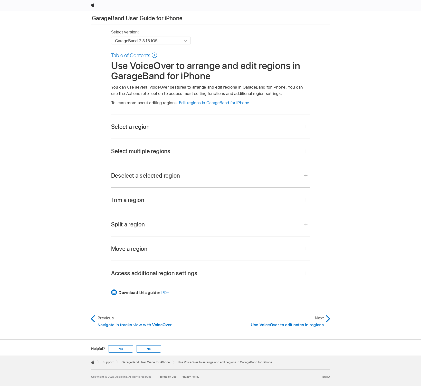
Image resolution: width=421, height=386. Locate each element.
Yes (120, 349)
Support (108, 362)
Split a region (128, 224)
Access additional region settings (154, 273)
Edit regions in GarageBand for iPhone (214, 102)
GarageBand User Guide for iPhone (137, 18)
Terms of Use (168, 376)
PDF (165, 292)
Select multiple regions (141, 151)
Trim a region (127, 199)
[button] (134, 55)
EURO (326, 376)
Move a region (129, 248)
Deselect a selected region (145, 175)
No (149, 349)
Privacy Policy (190, 376)
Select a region (130, 126)
